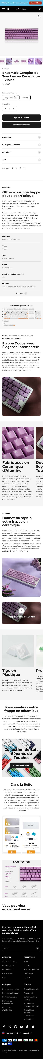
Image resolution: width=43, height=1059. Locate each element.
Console (27, 977)
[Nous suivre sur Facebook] (3, 1026)
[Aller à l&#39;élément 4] (24, 61)
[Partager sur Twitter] (16, 168)
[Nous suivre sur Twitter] (9, 1026)
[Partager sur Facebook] (12, 168)
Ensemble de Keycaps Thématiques (29, 1012)
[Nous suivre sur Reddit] (33, 1026)
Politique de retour (9, 997)
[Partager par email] (24, 168)
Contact (27, 965)
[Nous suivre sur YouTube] (21, 1026)
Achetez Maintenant (21, 765)
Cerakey (5, 69)
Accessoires (28, 1019)
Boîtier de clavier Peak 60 (30, 998)
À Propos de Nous (9, 961)
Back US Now (35, 3)
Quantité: (6, 104)
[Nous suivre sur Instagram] (15, 1026)
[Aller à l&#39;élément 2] (9, 61)
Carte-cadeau (7, 973)
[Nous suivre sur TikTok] (27, 1026)
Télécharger (28, 973)
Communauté (8, 965)
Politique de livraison (10, 993)
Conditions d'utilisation (7, 1008)
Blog (4, 977)
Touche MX (28, 993)
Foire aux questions (31, 969)
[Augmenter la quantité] (14, 108)
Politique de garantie (10, 989)
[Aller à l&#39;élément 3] (16, 61)
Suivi (26, 961)
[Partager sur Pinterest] (20, 168)
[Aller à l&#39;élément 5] (31, 61)
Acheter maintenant (21, 125)
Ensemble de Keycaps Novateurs (31, 1004)
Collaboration (7, 969)
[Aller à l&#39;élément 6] (38, 61)
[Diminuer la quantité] (5, 108)
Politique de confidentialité (8, 1002)
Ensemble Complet (31, 989)
